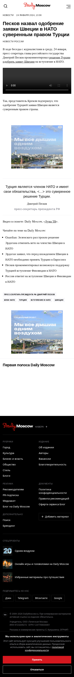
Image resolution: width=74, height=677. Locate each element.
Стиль (6, 470)
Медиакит (9, 500)
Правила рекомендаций (54, 498)
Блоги (6, 475)
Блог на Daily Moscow (16, 506)
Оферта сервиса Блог (52, 504)
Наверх (39, 427)
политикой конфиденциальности (44, 649)
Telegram (23, 598)
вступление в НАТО (41, 300)
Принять (37, 659)
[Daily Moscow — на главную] (18, 427)
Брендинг (9, 525)
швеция (59, 300)
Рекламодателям (13, 489)
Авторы (43, 453)
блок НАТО (9, 300)
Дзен (8, 598)
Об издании (46, 447)
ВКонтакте (41, 598)
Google (58, 598)
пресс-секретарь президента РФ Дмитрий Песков (29, 294)
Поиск (6, 520)
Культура (8, 453)
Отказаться (37, 669)
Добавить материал (57, 516)
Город (6, 447)
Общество (9, 464)
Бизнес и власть (13, 458)
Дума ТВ (50, 221)
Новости (8, 15)
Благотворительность (52, 464)
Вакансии (45, 458)
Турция (23, 300)
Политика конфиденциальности (53, 491)
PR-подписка (11, 495)
